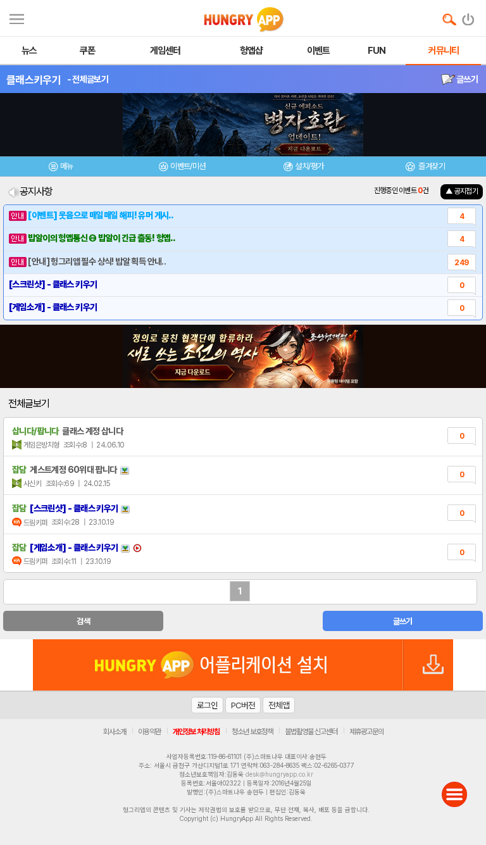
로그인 (207, 705)
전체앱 (278, 705)
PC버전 (243, 705)
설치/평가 (309, 166)
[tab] (61, 168)
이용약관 (149, 731)
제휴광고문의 (366, 731)
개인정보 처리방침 (196, 731)
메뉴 (66, 166)
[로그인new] (468, 16)
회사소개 (114, 731)
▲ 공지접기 (462, 191)
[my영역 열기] (17, 17)
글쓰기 (466, 79)
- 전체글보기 (87, 79)
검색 (83, 621)
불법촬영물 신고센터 (311, 731)
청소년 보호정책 (252, 731)
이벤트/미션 (187, 166)
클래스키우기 (33, 79)
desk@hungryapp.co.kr (279, 774)
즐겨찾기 (431, 166)
